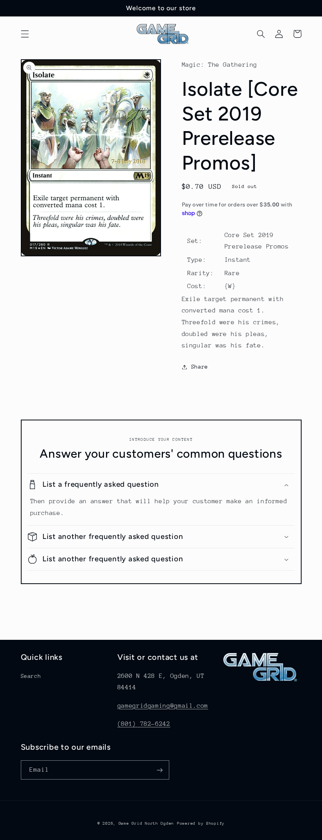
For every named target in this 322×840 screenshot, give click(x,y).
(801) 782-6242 (143, 723)
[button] (25, 34)
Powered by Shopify (201, 823)
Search (31, 676)
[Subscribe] (159, 770)
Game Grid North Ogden (146, 823)
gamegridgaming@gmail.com (162, 705)
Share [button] (199, 366)
